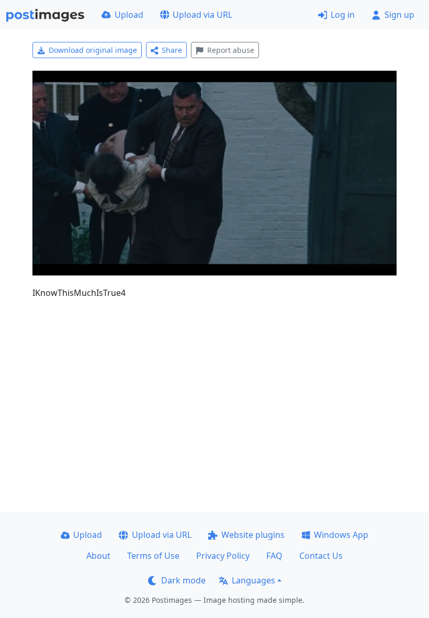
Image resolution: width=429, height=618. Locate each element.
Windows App (341, 534)
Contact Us (321, 555)
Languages (253, 580)
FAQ (274, 555)
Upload (129, 14)
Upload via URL (202, 14)
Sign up (399, 14)
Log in (343, 14)
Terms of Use (153, 555)
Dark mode (183, 580)
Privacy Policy (223, 555)
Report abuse (230, 50)
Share (172, 50)
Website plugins (253, 534)
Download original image (93, 50)
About (98, 555)
